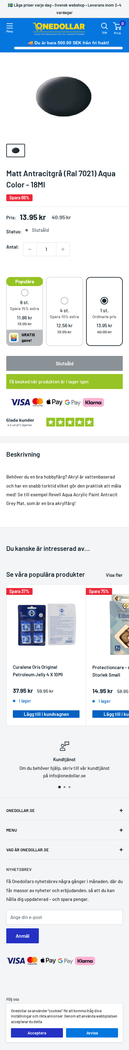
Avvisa (92, 1032)
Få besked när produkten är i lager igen (49, 381)
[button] (24, 308)
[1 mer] (63, 249)
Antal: (12, 247)
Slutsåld (65, 363)
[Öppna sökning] (104, 26)
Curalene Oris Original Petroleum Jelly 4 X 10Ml (38, 670)
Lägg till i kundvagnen (46, 714)
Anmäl (22, 936)
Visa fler (114, 575)
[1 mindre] (29, 249)
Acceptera (37, 1032)
